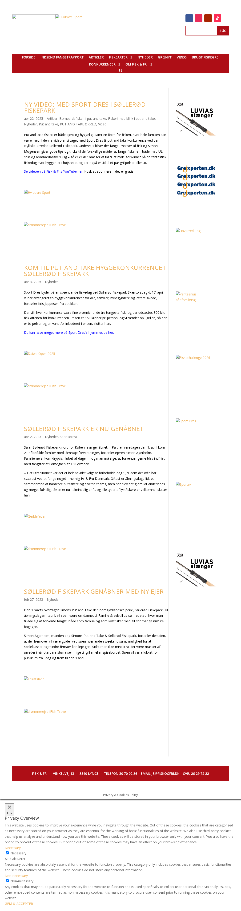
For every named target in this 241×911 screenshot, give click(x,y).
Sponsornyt (68, 436)
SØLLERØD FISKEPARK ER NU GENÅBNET (84, 428)
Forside (28, 57)
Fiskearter (118, 57)
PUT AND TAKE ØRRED (78, 124)
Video (182, 57)
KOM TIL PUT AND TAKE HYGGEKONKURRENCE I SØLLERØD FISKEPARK (95, 270)
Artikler (96, 57)
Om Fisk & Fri (136, 64)
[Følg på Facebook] (189, 18)
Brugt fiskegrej (205, 57)
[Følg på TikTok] (217, 18)
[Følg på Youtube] (208, 18)
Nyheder (145, 57)
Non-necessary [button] (16, 875)
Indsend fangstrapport (62, 57)
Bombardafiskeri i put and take (82, 118)
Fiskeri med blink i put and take (131, 118)
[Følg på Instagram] (198, 18)
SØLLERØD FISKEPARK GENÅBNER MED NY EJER (94, 591)
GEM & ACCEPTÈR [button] (19, 903)
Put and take (48, 124)
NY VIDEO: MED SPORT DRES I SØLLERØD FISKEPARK (85, 107)
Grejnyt (165, 57)
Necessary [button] (13, 847)
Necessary (18, 853)
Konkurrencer (102, 64)
